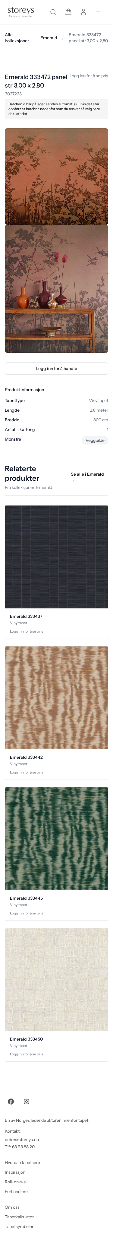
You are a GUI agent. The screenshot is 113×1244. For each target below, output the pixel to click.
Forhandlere (16, 1191)
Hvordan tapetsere (22, 1162)
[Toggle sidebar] (98, 12)
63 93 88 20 (23, 1147)
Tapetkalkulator (19, 1217)
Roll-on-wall (16, 1182)
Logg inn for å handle (56, 368)
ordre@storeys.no (22, 1139)
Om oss (12, 1207)
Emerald (48, 37)
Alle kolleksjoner (17, 37)
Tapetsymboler (19, 1226)
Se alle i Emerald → (87, 477)
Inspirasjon (15, 1172)
